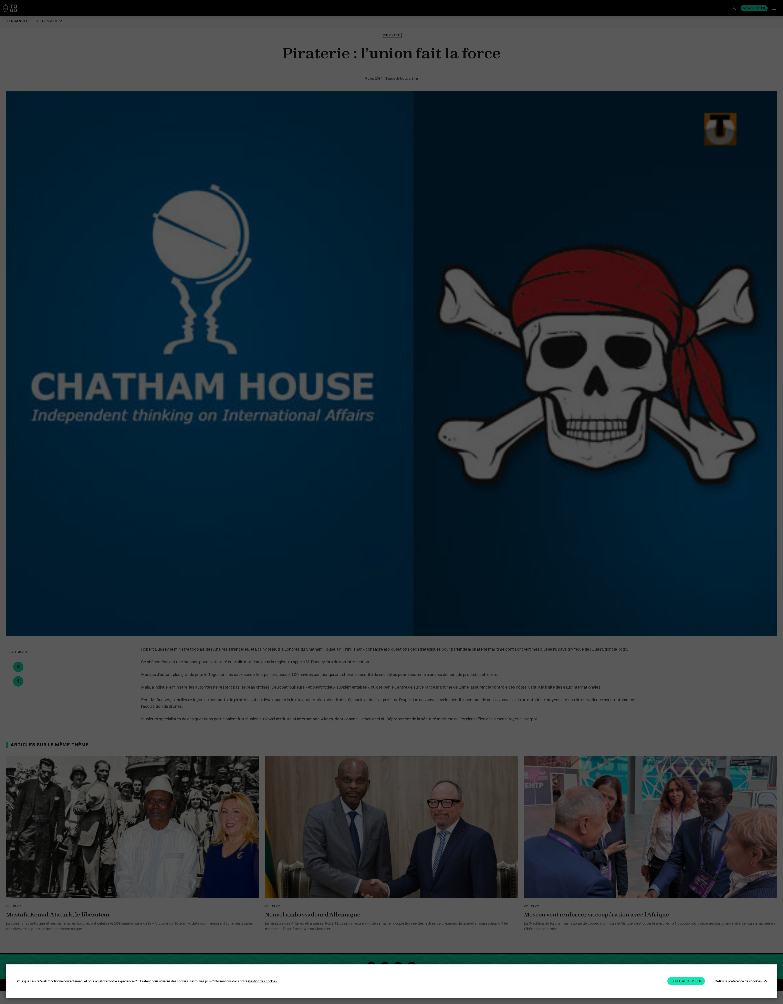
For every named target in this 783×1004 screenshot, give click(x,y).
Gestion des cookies (262, 981)
